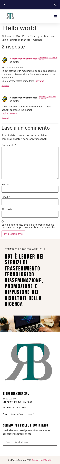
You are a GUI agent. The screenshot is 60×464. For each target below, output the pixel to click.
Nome (6, 184)
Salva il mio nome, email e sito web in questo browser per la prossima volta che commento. (28, 225)
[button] (55, 4)
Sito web (7, 209)
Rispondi (5, 86)
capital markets (9, 113)
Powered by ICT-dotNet (42, 460)
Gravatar (39, 81)
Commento (9, 145)
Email (6, 197)
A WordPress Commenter (23, 58)
